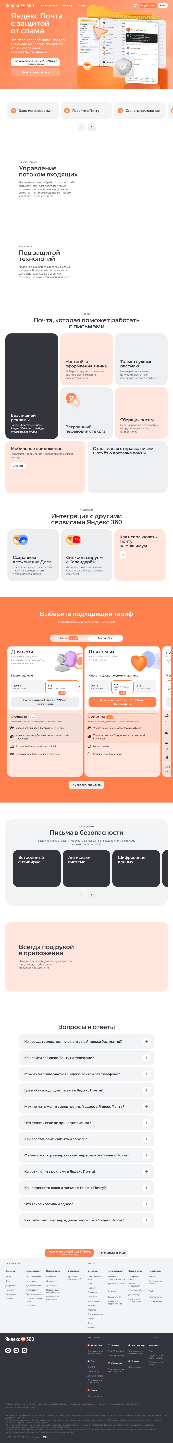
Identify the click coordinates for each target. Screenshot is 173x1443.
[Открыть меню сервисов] (135, 5)
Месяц (68, 638)
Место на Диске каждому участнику (113, 675)
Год (105, 638)
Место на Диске (22, 675)
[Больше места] (79, 687)
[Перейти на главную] (19, 5)
